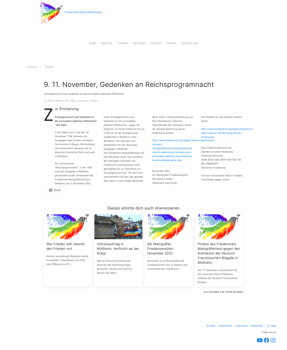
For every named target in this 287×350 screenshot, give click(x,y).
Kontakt (211, 325)
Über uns (106, 43)
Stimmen (122, 43)
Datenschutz (225, 325)
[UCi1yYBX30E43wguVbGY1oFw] (259, 340)
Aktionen (139, 43)
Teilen (57, 190)
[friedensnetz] (266, 341)
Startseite (32, 66)
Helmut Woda (55, 100)
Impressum (242, 325)
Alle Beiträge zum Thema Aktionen (223, 292)
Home (92, 43)
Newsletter (257, 325)
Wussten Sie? (189, 43)
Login (272, 325)
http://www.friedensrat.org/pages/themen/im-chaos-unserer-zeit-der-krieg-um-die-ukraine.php (227, 133)
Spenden (155, 43)
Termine (171, 43)
